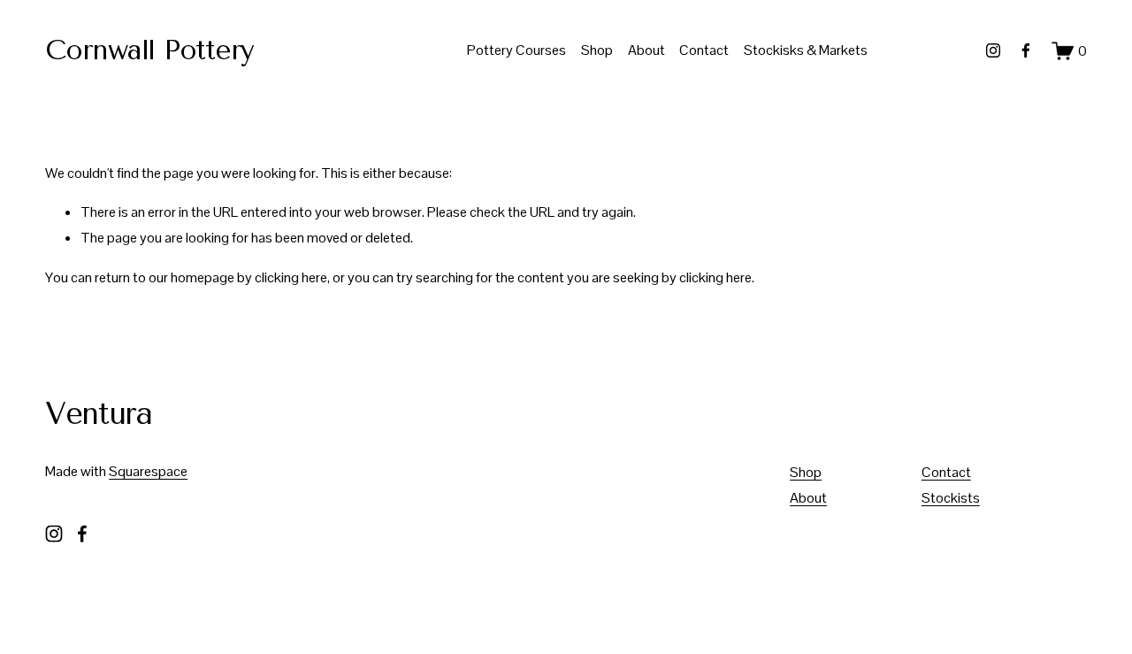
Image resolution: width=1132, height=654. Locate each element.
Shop (597, 50)
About (646, 50)
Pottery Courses (516, 50)
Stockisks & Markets (806, 50)
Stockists (951, 498)
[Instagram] (993, 50)
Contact (704, 50)
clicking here (291, 277)
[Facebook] (1026, 50)
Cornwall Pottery (149, 50)
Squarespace (148, 471)
